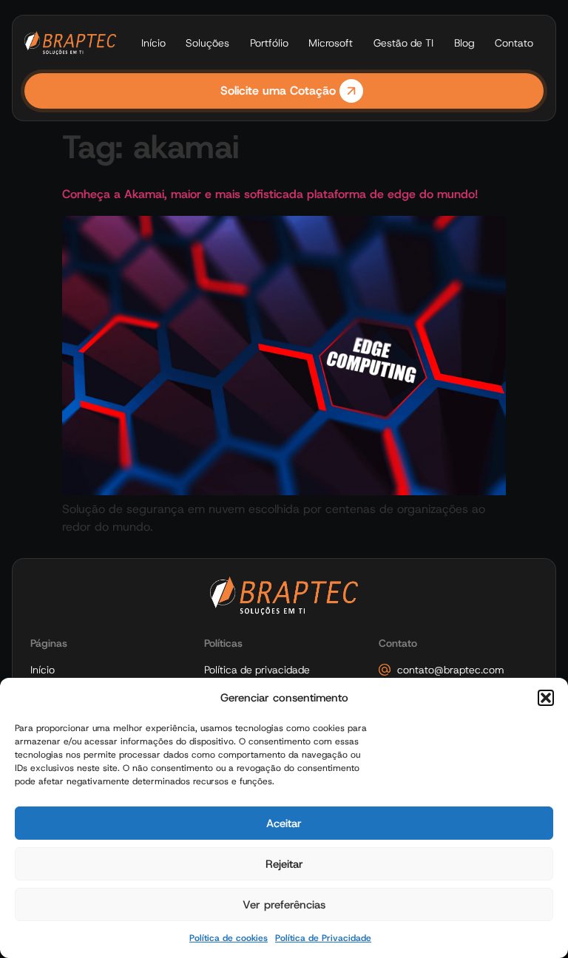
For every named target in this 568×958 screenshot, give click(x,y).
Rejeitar (284, 864)
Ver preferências (284, 904)
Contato (514, 43)
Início (153, 43)
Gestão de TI (403, 43)
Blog (464, 43)
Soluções (207, 43)
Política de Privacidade (323, 938)
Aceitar (284, 823)
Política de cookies (228, 938)
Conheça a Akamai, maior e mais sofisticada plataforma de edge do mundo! (270, 194)
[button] (545, 697)
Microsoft (330, 43)
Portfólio (269, 43)
